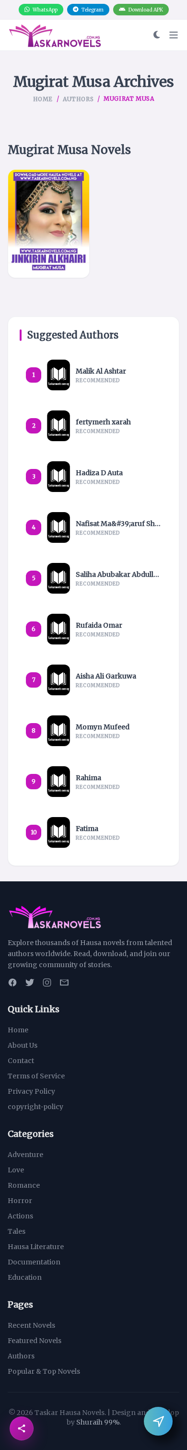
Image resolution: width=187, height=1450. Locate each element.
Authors (78, 99)
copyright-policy (35, 1106)
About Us (22, 1045)
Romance (24, 1185)
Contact (21, 1060)
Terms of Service (36, 1076)
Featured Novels (34, 1340)
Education (25, 1277)
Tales (16, 1231)
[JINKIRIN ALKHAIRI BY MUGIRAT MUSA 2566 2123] (49, 223)
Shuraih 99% (97, 1422)
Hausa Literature (36, 1246)
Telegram (93, 10)
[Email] (64, 982)
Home (43, 99)
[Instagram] (47, 982)
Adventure (25, 1154)
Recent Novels (31, 1325)
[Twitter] (30, 982)
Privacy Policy (31, 1091)
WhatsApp (45, 10)
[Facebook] (12, 982)
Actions (20, 1216)
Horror (20, 1200)
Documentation (34, 1262)
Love (16, 1170)
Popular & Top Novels (44, 1371)
